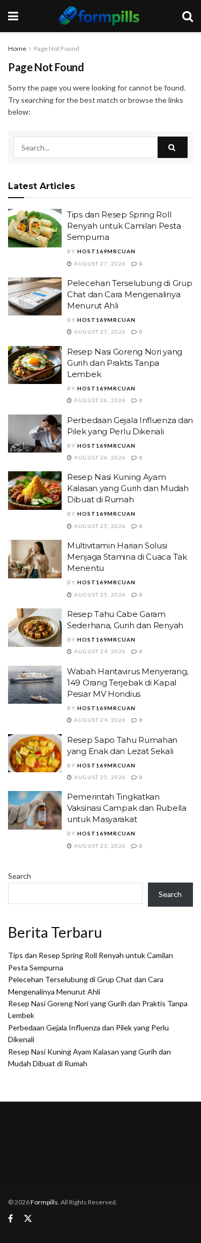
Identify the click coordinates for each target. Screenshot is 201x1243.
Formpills (44, 1202)
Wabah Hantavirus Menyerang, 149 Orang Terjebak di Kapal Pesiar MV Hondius (127, 682)
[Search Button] (173, 147)
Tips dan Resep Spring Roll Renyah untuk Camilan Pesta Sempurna (124, 225)
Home (17, 48)
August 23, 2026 (99, 777)
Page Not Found (56, 48)
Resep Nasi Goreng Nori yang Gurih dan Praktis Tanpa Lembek (124, 362)
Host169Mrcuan (106, 251)
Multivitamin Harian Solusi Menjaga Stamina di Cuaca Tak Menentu (127, 556)
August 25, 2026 (99, 526)
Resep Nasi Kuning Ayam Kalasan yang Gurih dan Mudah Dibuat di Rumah (128, 488)
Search (19, 875)
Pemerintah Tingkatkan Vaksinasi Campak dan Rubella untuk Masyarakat (127, 808)
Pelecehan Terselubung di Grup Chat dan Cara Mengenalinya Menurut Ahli (129, 294)
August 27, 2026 (99, 263)
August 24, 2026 (99, 651)
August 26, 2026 (99, 400)
